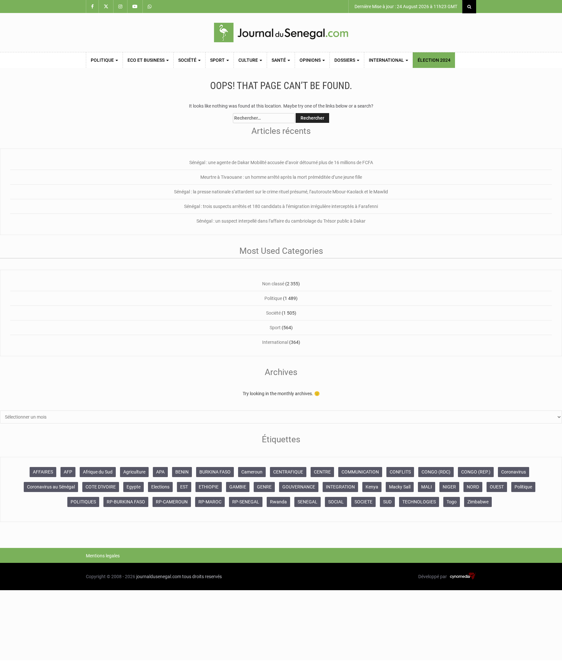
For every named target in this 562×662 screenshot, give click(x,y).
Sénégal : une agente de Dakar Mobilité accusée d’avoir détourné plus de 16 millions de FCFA (281, 162)
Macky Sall (399, 486)
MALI (426, 486)
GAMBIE (237, 486)
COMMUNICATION (360, 471)
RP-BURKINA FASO (126, 501)
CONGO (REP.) (475, 471)
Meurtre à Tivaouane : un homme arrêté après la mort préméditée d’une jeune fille (281, 177)
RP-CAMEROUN (172, 501)
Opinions (311, 60)
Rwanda (278, 501)
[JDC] (281, 32)
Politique (103, 60)
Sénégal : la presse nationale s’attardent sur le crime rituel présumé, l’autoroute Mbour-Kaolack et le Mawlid (281, 191)
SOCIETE (363, 501)
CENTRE (322, 471)
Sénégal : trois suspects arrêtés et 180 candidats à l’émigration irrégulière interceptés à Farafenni (281, 206)
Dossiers (345, 60)
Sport (218, 60)
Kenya (372, 486)
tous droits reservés (202, 576)
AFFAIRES (43, 471)
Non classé (273, 283)
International (387, 60)
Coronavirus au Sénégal (51, 486)
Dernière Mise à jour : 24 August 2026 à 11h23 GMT (405, 6)
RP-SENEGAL (245, 501)
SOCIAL (336, 501)
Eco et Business (146, 60)
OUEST (497, 486)
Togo (452, 501)
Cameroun (251, 471)
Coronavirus (513, 471)
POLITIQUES (83, 501)
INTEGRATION (340, 486)
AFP (68, 471)
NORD (473, 486)
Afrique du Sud (98, 471)
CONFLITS (400, 471)
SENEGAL (307, 501)
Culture (248, 60)
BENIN (182, 471)
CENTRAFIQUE (288, 471)
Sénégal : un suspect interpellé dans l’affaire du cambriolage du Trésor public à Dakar (281, 221)
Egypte (133, 486)
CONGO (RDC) (435, 471)
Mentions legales (103, 555)
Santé (279, 60)
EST (184, 486)
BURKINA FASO (215, 471)
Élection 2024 (434, 60)
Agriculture (134, 471)
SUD (387, 501)
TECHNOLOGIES (419, 501)
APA (160, 471)
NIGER (449, 486)
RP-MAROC (209, 501)
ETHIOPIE (209, 486)
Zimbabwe (477, 501)
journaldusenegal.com (158, 576)
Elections (160, 486)
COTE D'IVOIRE (101, 486)
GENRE (264, 486)
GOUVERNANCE (298, 486)
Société (187, 60)
